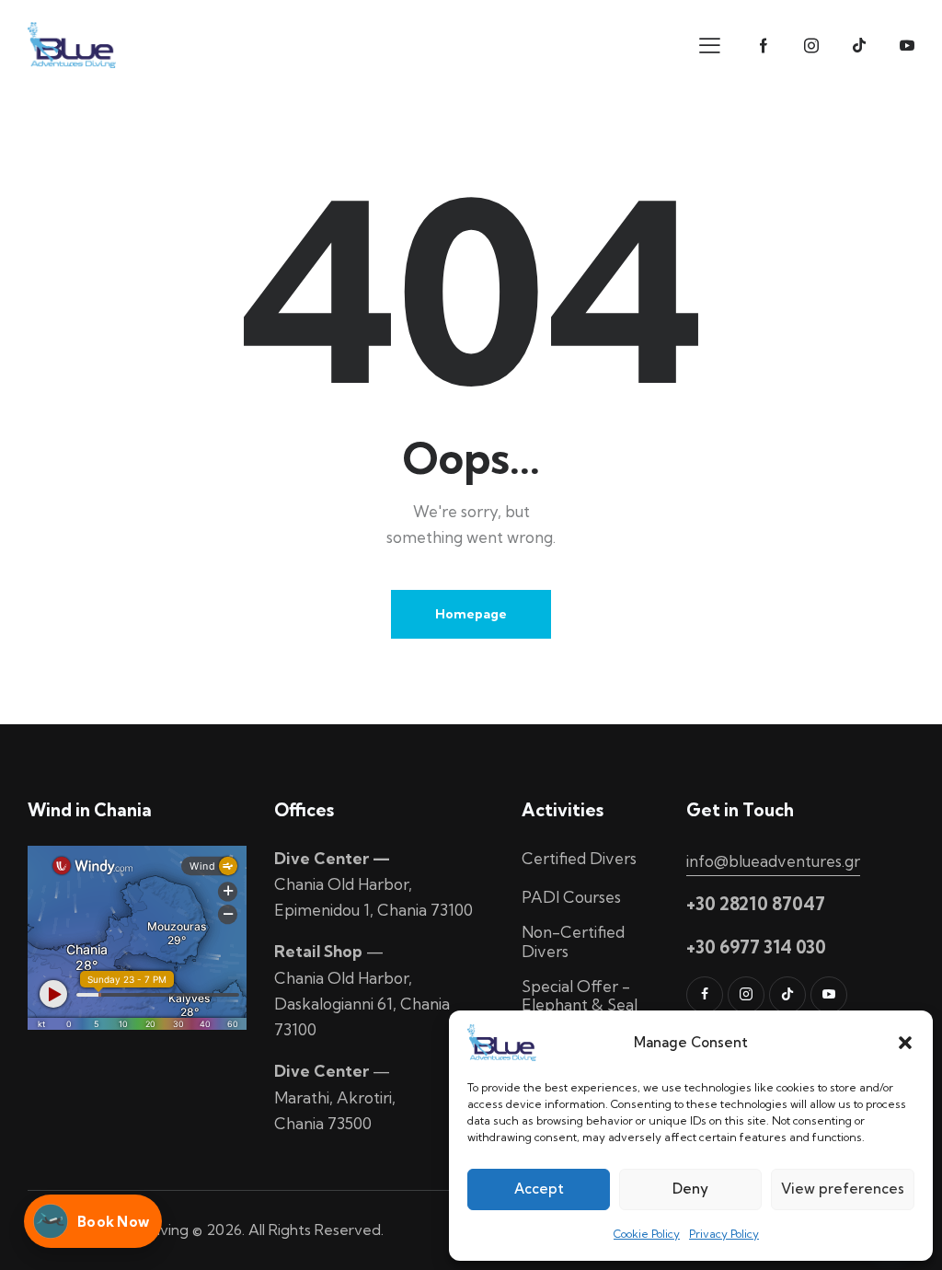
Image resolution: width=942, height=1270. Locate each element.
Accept (539, 1188)
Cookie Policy (647, 1234)
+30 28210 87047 (755, 904)
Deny (690, 1188)
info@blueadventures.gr (773, 861)
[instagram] (811, 46)
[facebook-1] (763, 46)
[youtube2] (907, 46)
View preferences (842, 1188)
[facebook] (704, 994)
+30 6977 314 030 (756, 947)
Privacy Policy (724, 1234)
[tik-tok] (859, 46)
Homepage (471, 614)
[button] (905, 1042)
